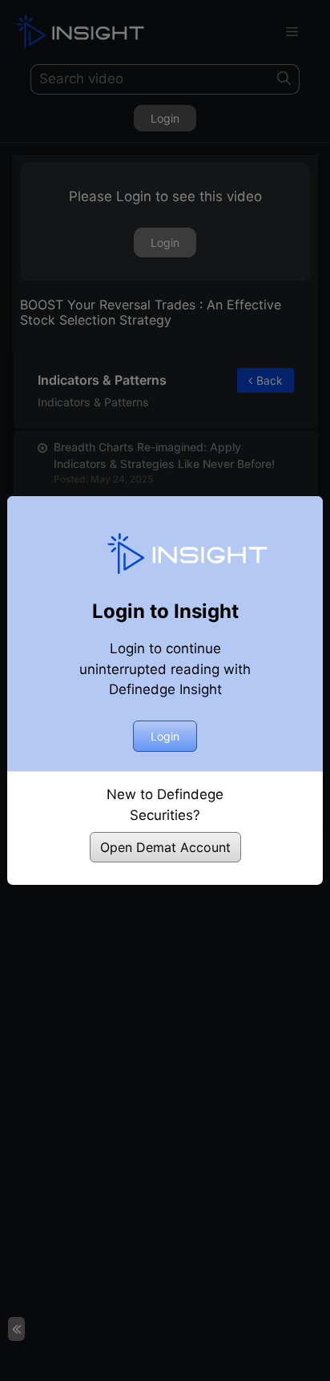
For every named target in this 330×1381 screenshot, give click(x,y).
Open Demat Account (165, 847)
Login (165, 736)
